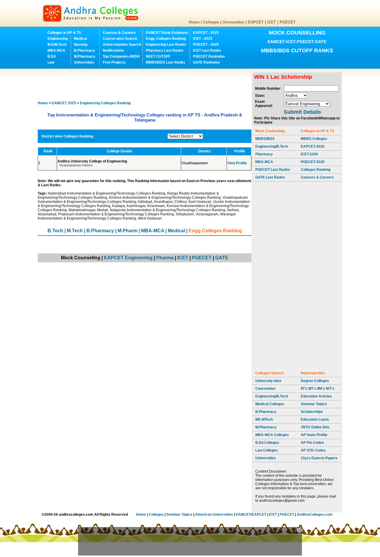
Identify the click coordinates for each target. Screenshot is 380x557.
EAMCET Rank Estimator (167, 33)
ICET (271, 22)
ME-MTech (264, 419)
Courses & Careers (119, 33)
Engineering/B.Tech (271, 146)
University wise (268, 381)
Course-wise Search (120, 39)
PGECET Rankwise (209, 56)
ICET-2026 (309, 154)
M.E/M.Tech (57, 44)
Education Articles (316, 396)
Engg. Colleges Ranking (166, 39)
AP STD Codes (313, 450)
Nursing (80, 44)
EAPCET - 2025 (206, 33)
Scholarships (312, 412)
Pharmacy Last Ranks (164, 50)
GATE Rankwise (206, 62)
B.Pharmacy (84, 50)
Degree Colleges (315, 381)
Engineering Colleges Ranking (105, 103)
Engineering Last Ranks (166, 44)
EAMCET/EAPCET (251, 514)
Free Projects (114, 62)
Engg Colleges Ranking (215, 230)
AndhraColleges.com (314, 514)
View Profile (237, 163)
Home (194, 22)
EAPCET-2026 (312, 146)
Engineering (58, 39)
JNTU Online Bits (315, 427)
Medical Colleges (269, 404)
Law (51, 62)
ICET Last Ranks (207, 50)
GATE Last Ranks (270, 177)
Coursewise (265, 388)
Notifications (113, 50)
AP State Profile (314, 435)
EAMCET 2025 (64, 103)
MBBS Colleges (314, 139)
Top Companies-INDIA (121, 56)
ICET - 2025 (202, 39)
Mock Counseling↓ (270, 131)
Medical (80, 39)
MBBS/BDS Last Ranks (165, 62)
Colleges (211, 22)
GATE (221, 257)
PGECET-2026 (312, 162)
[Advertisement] (146, 84)
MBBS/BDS (265, 139)
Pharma (165, 257)
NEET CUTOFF (158, 56)
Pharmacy (264, 154)
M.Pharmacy (84, 56)
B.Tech (55, 230)
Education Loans (315, 419)
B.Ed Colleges (267, 443)
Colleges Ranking (315, 170)
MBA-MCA (56, 50)
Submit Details (302, 112)
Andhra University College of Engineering (92, 161)
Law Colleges (266, 450)
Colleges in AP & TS (64, 33)
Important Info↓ (313, 373)
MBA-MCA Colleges (272, 435)
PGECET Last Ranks (272, 170)
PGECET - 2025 (206, 44)
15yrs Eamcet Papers (319, 458)
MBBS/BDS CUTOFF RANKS (297, 50)
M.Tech (75, 230)
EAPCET (256, 22)
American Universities (214, 514)
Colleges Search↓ (270, 373)
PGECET (288, 22)
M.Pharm (127, 230)
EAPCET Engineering (128, 257)
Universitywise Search (122, 44)
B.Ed (52, 56)
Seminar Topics (314, 404)
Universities (233, 22)
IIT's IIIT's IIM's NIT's (317, 388)
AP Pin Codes (312, 443)
